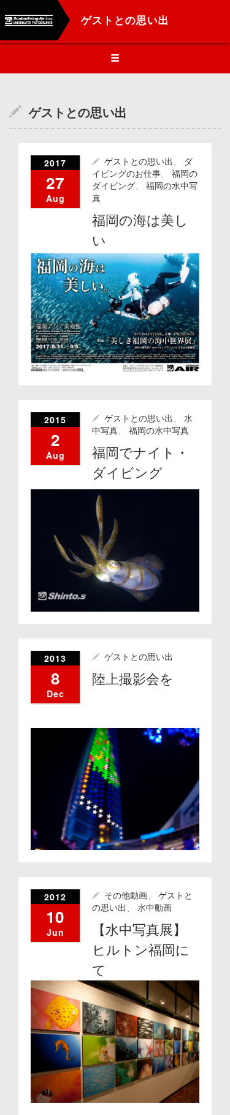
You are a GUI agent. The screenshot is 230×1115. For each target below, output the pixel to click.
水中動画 (154, 908)
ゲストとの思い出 (138, 161)
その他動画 (125, 895)
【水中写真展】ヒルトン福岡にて (141, 950)
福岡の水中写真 (159, 430)
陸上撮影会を (133, 679)
